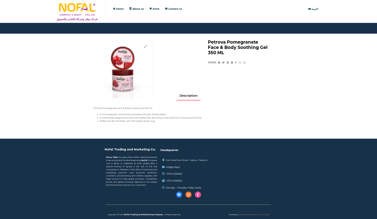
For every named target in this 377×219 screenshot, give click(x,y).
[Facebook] (179, 195)
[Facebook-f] (198, 195)
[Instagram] (188, 195)
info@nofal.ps (173, 167)
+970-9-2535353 (174, 174)
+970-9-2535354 (174, 180)
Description (188, 95)
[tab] (188, 96)
